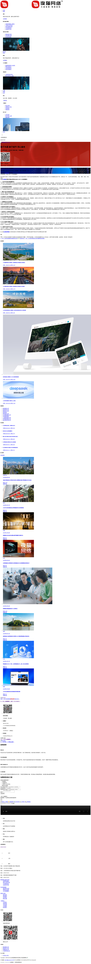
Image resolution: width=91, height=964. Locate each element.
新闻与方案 (2, 893)
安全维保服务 (3, 887)
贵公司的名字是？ (4, 786)
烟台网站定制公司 (7, 420)
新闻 (4, 91)
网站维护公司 (6, 413)
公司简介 (22, 801)
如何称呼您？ (3, 788)
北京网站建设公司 (7, 414)
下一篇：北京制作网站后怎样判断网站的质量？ (34, 238)
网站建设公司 (6, 408)
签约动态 (5, 894)
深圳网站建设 (6, 416)
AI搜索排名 (4, 782)
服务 (4, 11)
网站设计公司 (6, 411)
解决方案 (5, 898)
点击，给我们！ (5, 739)
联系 (4, 131)
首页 (4, 10)
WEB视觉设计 (6, 883)
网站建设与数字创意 (4, 879)
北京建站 (4, 179)
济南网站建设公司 (7, 418)
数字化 (4, 51)
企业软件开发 (6, 884)
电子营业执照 (33, 960)
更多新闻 (2, 455)
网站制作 (5, 412)
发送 (13, 803)
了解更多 (5, 100)
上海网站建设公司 (7, 417)
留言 (1, 792)
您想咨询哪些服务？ (4, 780)
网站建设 (5, 896)
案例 (4, 52)
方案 (4, 90)
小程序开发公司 (6, 950)
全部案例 (5, 60)
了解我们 (2, 900)
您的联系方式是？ (4, 789)
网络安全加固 (6, 889)
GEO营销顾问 (6, 891)
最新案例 (11, 801)
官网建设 (4, 781)
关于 (4, 93)
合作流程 (17, 801)
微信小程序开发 (6, 882)
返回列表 (22, 238)
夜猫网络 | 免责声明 (4, 962)
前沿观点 (5, 897)
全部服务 (5, 18)
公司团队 (5, 906)
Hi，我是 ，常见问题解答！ (10, 701)
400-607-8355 (3, 846)
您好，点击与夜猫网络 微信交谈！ (10, 698)
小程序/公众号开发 (6, 784)
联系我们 (28, 801)
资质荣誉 (5, 903)
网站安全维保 (5, 785)
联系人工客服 (4, 801)
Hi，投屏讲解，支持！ (7, 741)
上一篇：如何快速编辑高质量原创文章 (9, 238)
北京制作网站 (6, 231)
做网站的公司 (6, 949)
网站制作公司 (6, 409)
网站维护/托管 (6, 888)
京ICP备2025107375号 (9, 960)
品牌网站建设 (6, 881)
